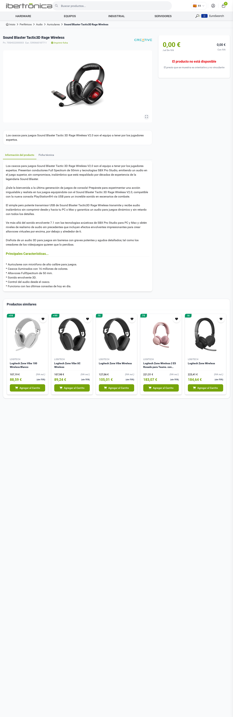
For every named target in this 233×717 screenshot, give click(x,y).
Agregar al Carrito (29, 387)
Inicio (12, 24)
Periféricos (26, 24)
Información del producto (19, 154)
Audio (39, 24)
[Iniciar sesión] (213, 5)
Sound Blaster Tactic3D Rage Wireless (86, 24)
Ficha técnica (46, 154)
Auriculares (53, 24)
